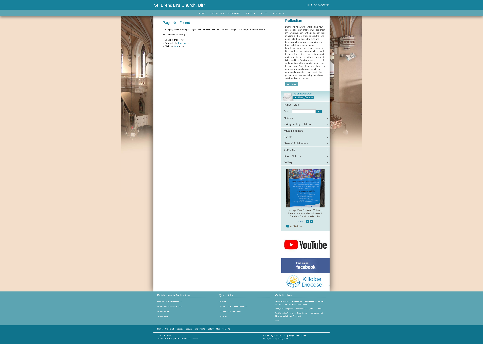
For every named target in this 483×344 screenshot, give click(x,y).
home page (183, 43)
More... (277, 320)
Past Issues (309, 97)
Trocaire (223, 301)
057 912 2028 (166, 338)
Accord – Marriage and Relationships (233, 306)
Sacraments (233, 13)
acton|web (301, 336)
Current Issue (298, 97)
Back (175, 46)
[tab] (305, 105)
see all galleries (296, 226)
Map (218, 329)
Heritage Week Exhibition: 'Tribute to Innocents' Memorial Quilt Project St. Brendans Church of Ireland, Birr (305, 213)
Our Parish (216, 13)
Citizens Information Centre (230, 311)
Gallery (264, 13)
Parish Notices (163, 311)
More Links (224, 317)
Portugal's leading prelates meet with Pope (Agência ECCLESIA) (298, 308)
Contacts (278, 13)
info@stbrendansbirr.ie (189, 338)
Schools (250, 13)
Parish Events (163, 317)
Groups (189, 329)
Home (202, 13)
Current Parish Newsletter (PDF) (170, 301)
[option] (305, 193)
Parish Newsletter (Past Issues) (170, 306)
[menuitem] (202, 13)
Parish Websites (279, 336)
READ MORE (291, 84)
